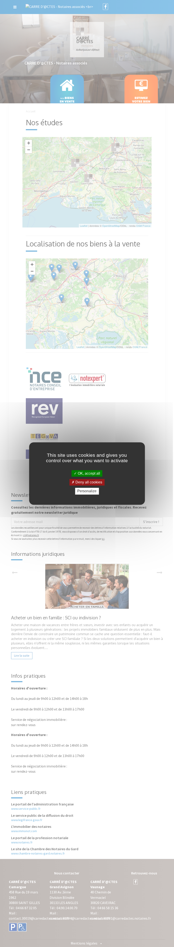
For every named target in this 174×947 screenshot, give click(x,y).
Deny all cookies (88, 482)
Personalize (87, 491)
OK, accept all (88, 473)
